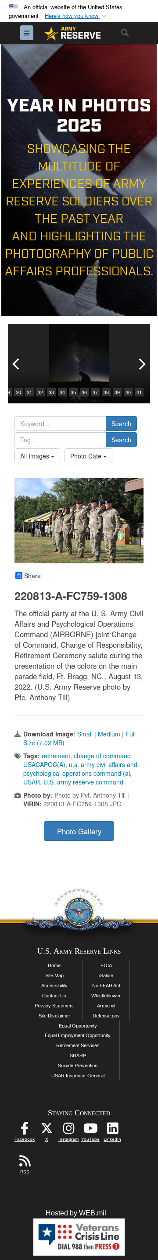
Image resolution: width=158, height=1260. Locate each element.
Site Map (54, 975)
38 (106, 392)
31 (29, 392)
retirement (56, 755)
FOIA (106, 965)
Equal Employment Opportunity (78, 1035)
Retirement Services (78, 1045)
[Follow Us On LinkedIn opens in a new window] (112, 1130)
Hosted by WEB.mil (76, 1213)
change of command (102, 755)
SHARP (78, 1055)
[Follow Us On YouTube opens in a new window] (90, 1130)
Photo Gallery (79, 831)
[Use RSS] (25, 1163)
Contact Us (54, 995)
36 (84, 392)
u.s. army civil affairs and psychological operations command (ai (80, 769)
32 (40, 392)
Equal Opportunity (78, 1025)
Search (121, 423)
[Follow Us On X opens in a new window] (46, 1130)
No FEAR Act (106, 985)
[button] (76, 16)
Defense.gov (106, 1015)
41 (139, 392)
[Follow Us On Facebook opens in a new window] (25, 1130)
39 (117, 392)
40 (128, 392)
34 (62, 392)
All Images (35, 455)
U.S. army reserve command (83, 782)
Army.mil (106, 1005)
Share (32, 575)
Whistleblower (106, 995)
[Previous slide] (16, 363)
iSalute (106, 975)
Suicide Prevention (77, 1065)
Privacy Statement (54, 1005)
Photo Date (86, 455)
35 (73, 392)
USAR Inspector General (77, 1075)
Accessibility (54, 985)
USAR (31, 782)
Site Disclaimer (54, 1015)
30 (18, 392)
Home (54, 965)
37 (95, 392)
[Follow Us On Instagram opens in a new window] (68, 1130)
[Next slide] (141, 363)
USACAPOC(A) (44, 764)
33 (51, 392)
